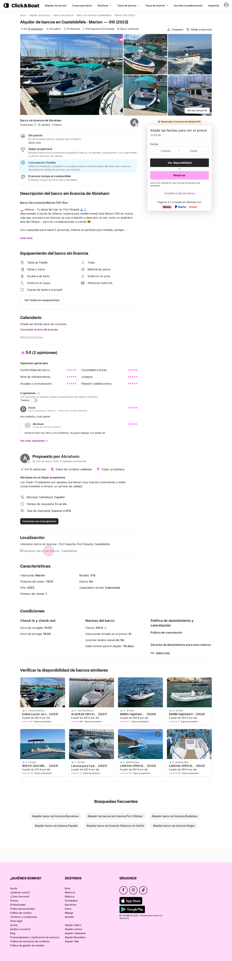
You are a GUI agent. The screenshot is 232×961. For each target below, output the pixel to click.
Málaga (69, 912)
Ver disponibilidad (180, 162)
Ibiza (67, 888)
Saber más (163, 653)
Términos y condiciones (23, 916)
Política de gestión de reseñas (27, 945)
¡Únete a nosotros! (20, 929)
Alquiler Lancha (73, 929)
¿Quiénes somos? (20, 892)
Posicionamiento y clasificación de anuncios (34, 937)
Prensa (14, 900)
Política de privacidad (22, 908)
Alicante (69, 916)
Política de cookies (21, 912)
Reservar (179, 175)
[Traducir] (34, 400)
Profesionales (18, 904)
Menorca (70, 892)
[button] (175, 29)
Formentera (71, 900)
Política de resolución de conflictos (30, 941)
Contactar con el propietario (39, 521)
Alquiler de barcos (56, 5)
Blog (12, 933)
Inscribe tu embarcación (188, 5)
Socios (14, 925)
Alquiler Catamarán (75, 933)
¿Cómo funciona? (20, 896)
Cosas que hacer (82, 5)
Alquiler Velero (73, 925)
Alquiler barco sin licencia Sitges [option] (174, 825)
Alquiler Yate (72, 941)
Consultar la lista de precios (39, 329)
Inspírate (213, 5)
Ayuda (13, 888)
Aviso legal (16, 921)
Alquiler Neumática (75, 937)
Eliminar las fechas (31, 337)
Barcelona (70, 904)
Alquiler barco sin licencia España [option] (56, 825)
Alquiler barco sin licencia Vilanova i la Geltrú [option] (115, 825)
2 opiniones (35, 28)
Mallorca (69, 896)
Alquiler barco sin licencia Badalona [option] (174, 816)
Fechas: (154, 144)
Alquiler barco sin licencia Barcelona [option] (55, 816)
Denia (68, 908)
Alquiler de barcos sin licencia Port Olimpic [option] (115, 816)
